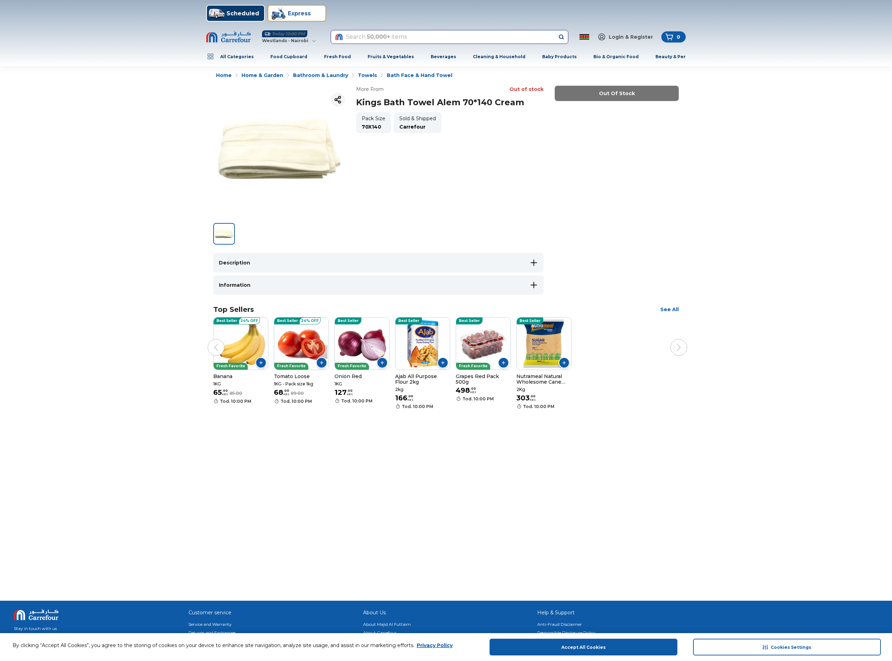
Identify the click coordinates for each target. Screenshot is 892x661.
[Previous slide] (209, 340)
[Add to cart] (261, 362)
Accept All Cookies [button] (583, 647)
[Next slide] (671, 340)
